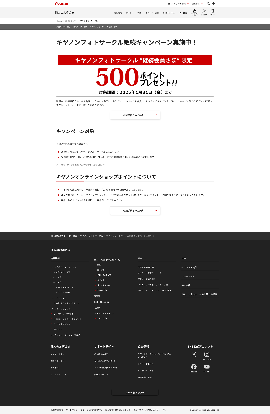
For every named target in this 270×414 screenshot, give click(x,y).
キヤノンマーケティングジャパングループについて (155, 355)
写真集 (97, 307)
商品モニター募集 (80, 26)
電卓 (99, 265)
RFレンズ (57, 277)
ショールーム (169, 12)
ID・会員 (183, 12)
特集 (139, 12)
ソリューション (57, 353)
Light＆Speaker (101, 301)
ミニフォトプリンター (62, 324)
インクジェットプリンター (64, 314)
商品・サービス (57, 360)
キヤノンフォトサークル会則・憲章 (103, 26)
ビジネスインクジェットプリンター (68, 319)
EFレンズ (57, 282)
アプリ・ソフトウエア (104, 313)
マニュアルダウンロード (105, 360)
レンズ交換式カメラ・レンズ (63, 267)
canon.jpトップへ (135, 392)
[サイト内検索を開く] (208, 3)
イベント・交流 (152, 12)
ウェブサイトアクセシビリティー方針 (149, 409)
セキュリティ (102, 318)
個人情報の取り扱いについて (117, 409)
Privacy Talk (102, 290)
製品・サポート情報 (177, 3)
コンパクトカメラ (58, 298)
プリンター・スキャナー (61, 309)
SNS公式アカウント (200, 346)
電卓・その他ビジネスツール (107, 260)
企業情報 (196, 3)
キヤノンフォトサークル (88, 21)
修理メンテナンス (102, 374)
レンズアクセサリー (61, 292)
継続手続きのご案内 (133, 115)
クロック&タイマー (105, 275)
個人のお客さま (65, 13)
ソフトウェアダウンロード (106, 367)
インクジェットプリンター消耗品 (65, 335)
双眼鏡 (97, 296)
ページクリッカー (104, 285)
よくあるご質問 (101, 353)
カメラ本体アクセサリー (63, 287)
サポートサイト (104, 346)
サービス (130, 12)
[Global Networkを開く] (213, 3)
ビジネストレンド (58, 374)
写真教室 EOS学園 (146, 267)
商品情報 (118, 12)
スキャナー (58, 329)
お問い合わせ (57, 409)
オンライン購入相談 (147, 278)
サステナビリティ (145, 370)
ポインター (101, 280)
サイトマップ (72, 409)
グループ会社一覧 (145, 363)
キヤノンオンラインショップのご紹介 (154, 290)
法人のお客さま (60, 346)
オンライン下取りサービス (149, 273)
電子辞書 (100, 270)
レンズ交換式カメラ (61, 272)
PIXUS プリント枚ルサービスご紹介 (153, 284)
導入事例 (54, 367)
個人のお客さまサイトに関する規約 (199, 294)
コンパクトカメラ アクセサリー (66, 303)
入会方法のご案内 (63, 26)
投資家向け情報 (145, 377)
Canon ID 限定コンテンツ (66, 21)
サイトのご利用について (91, 409)
